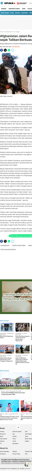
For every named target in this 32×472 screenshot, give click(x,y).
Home (1, 31)
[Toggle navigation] (2, 3)
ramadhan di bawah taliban (19, 245)
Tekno (14, 438)
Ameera (2, 431)
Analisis (15, 436)
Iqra (14, 434)
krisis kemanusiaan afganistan (8, 249)
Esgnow (2, 441)
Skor (26, 431)
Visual (14, 441)
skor (23, 8)
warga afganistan (5, 245)
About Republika (4, 451)
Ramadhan (15, 443)
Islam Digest (28, 434)
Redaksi (15, 451)
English (27, 441)
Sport (26, 436)
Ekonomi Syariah (14, 8)
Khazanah (2, 434)
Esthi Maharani (16, 46)
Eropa (12, 12)
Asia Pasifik (24, 12)
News (1, 436)
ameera (3, 8)
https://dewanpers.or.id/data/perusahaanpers (13, 463)
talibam (30, 245)
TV (1, 443)
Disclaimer (3, 454)
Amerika (17, 12)
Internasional (8, 31)
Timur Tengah (5, 12)
